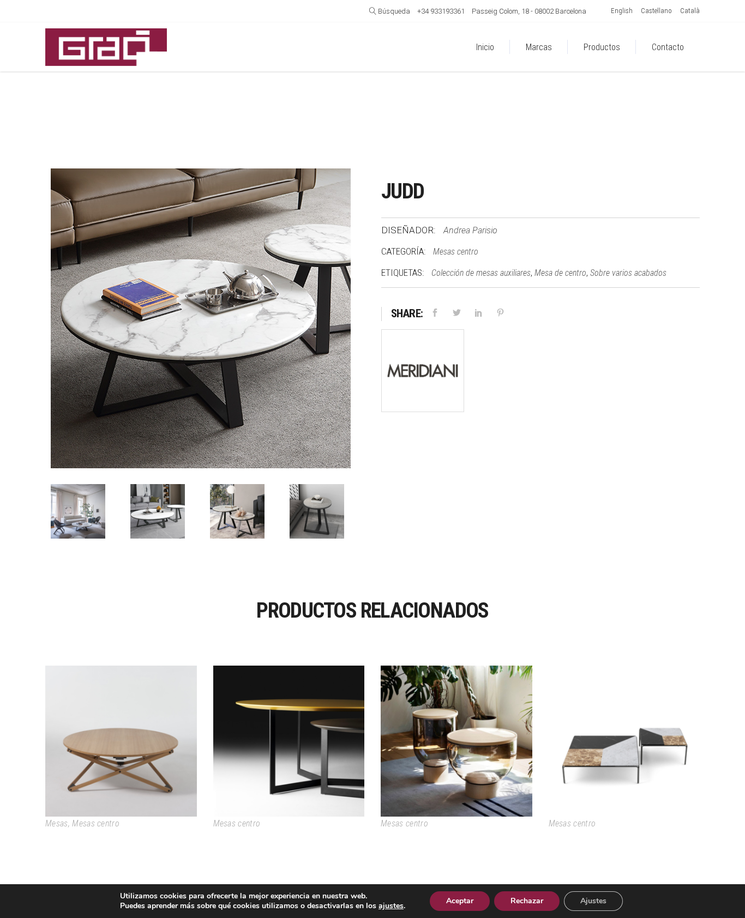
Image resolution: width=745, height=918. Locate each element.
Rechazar (526, 901)
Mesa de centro (560, 273)
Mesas (56, 823)
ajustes (391, 906)
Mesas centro (455, 251)
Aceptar (459, 901)
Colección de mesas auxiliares (481, 273)
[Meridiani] (422, 373)
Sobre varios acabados (628, 273)
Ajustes (593, 901)
